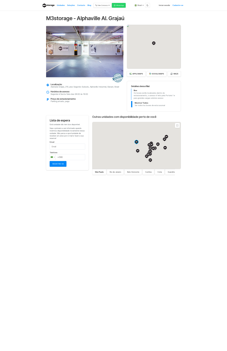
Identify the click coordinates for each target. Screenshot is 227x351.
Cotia (159, 172)
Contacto (81, 5)
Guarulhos (172, 172)
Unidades (61, 5)
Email (52, 142)
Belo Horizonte (133, 172)
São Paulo (99, 172)
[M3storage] (49, 5)
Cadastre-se (177, 5)
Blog (89, 5)
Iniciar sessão (164, 5)
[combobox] (53, 157)
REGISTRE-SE (58, 164)
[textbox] (52, 157)
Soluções (71, 5)
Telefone (53, 152)
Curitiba (148, 172)
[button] (47, 52)
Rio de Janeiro (115, 172)
